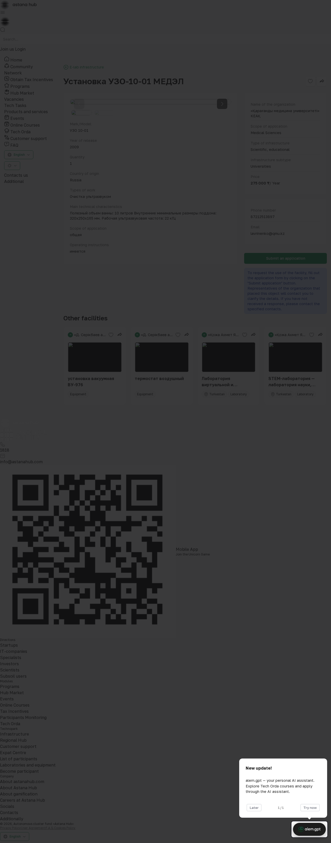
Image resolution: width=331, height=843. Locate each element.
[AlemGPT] (309, 829)
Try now (310, 808)
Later (254, 808)
